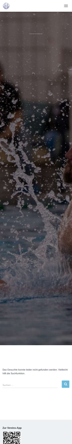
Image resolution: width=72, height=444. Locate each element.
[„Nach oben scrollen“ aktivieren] (65, 437)
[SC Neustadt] (7, 6)
